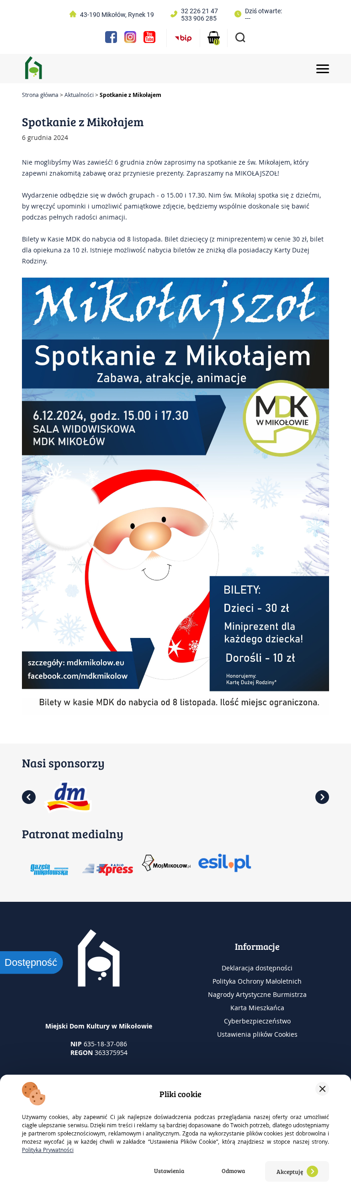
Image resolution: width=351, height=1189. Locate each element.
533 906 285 (199, 18)
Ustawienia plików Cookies (257, 1034)
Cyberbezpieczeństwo (257, 1021)
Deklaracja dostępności (257, 968)
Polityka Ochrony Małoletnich (257, 981)
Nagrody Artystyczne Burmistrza (257, 994)
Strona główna (40, 94)
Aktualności (79, 94)
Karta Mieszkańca (257, 1007)
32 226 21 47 (199, 11)
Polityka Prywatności (48, 1149)
